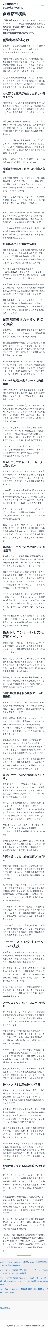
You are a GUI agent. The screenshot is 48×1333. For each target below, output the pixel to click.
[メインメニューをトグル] (42, 5)
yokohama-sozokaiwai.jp (13, 5)
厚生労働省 (5, 1308)
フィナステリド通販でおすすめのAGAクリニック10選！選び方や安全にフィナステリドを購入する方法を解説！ (24, 1281)
